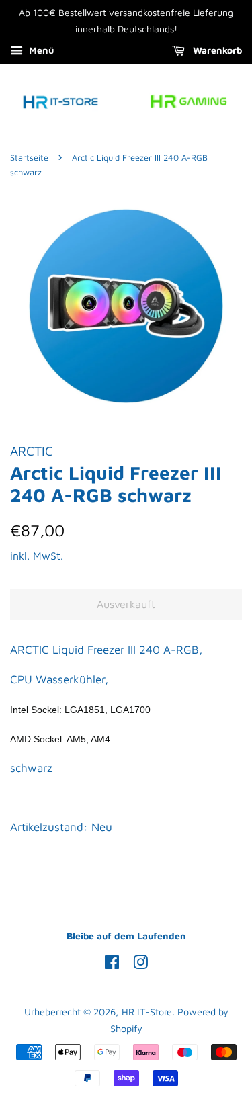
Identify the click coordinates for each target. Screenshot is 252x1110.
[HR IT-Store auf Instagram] (140, 964)
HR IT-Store (147, 1011)
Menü (40, 50)
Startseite (29, 158)
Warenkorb (216, 50)
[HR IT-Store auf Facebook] (112, 964)
